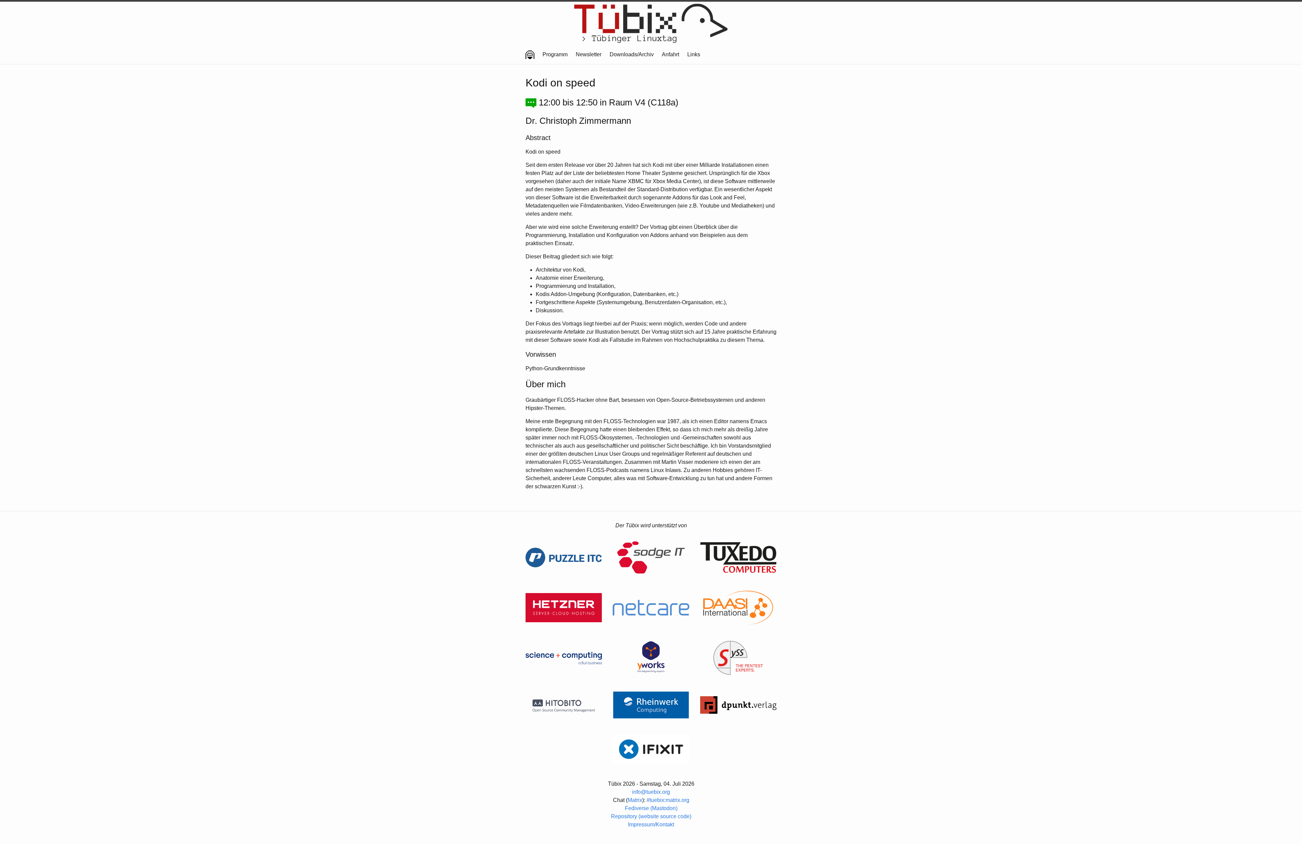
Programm (555, 54)
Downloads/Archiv (632, 54)
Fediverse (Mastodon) (651, 808)
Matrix (635, 800)
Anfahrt (670, 54)
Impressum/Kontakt (651, 824)
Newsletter (588, 54)
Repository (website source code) (651, 816)
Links (693, 54)
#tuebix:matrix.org (668, 800)
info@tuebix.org (651, 792)
